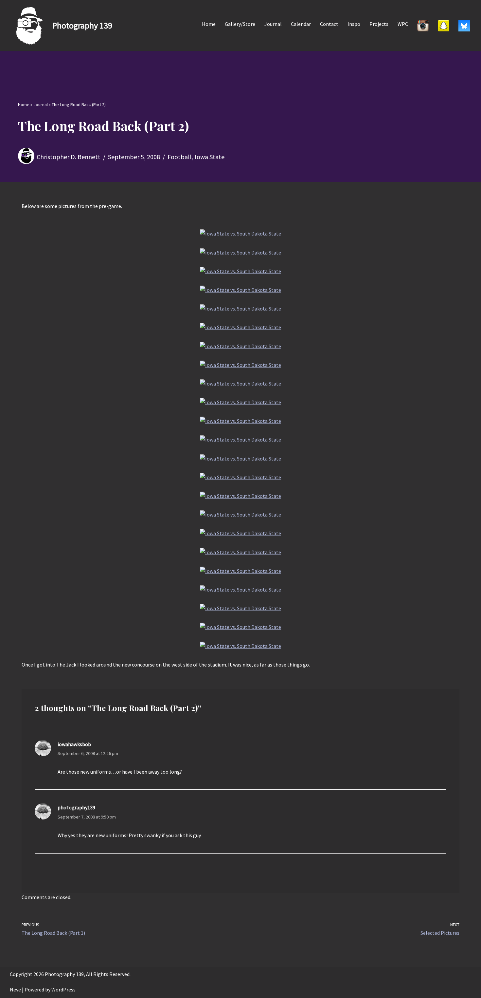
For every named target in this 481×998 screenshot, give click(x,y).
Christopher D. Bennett (68, 157)
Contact (329, 24)
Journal (273, 24)
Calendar (301, 24)
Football (180, 157)
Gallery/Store (240, 24)
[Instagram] (423, 25)
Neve (15, 989)
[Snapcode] (443, 25)
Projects (378, 24)
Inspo (353, 24)
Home (209, 24)
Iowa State (209, 157)
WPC (403, 24)
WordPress (63, 989)
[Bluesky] (464, 25)
